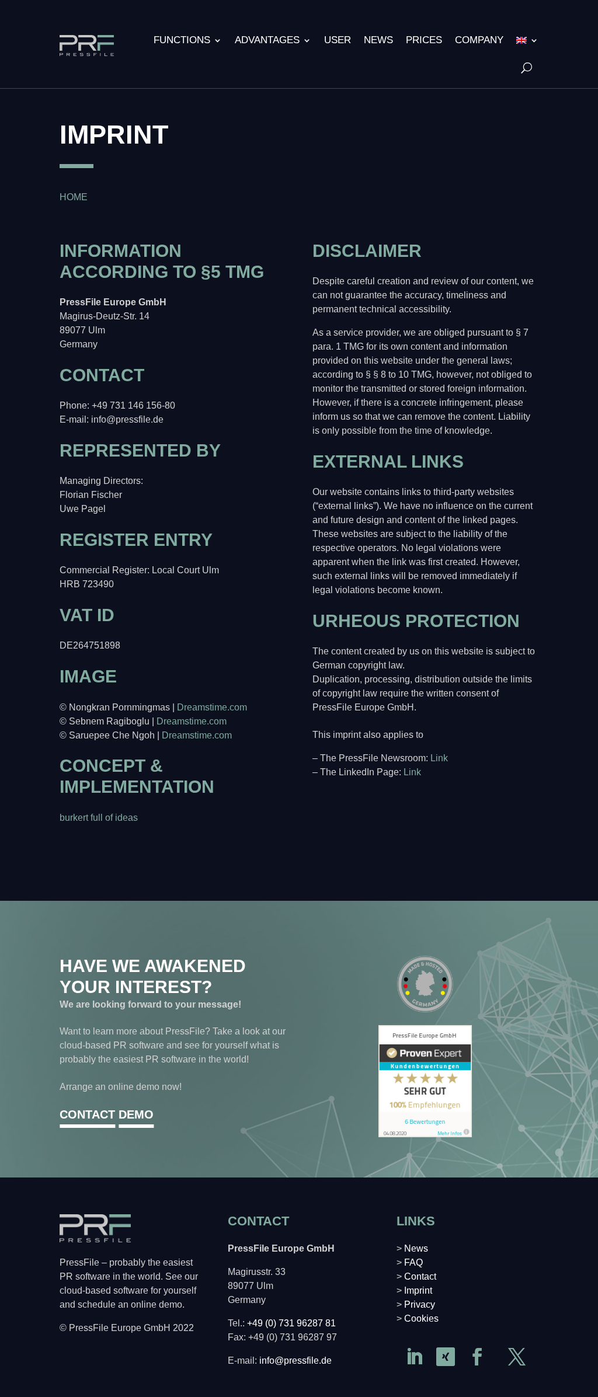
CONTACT (87, 1114)
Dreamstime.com (212, 707)
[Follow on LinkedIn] (414, 1356)
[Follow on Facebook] (477, 1356)
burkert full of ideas (99, 818)
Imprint (418, 1290)
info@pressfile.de (295, 1360)
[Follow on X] (516, 1356)
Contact (420, 1276)
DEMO (136, 1114)
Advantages (267, 40)
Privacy (419, 1304)
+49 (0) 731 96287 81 (291, 1323)
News (378, 40)
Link (439, 758)
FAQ (413, 1262)
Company (479, 40)
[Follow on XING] (445, 1356)
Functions (182, 40)
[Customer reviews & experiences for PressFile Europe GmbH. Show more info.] (425, 1134)
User (337, 40)
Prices (424, 40)
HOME (74, 197)
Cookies (421, 1318)
